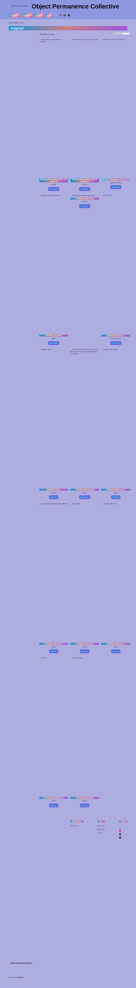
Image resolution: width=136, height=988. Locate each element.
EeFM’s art (39, 15)
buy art (49, 15)
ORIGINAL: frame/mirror (116, 335)
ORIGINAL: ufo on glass (85, 798)
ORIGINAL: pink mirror (84, 644)
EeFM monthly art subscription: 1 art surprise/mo (53, 180)
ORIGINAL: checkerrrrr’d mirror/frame (116, 179)
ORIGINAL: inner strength (84, 490)
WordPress (20, 977)
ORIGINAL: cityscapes (54, 335)
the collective (14, 15)
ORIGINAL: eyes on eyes (85, 198)
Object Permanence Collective (75, 6)
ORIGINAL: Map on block (116, 490)
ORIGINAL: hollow (53, 490)
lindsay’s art (27, 15)
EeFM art (16, 22)
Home (10, 22)
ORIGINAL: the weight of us (53, 798)
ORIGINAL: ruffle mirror (116, 644)
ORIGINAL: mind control (54, 644)
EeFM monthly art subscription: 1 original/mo (84, 180)
